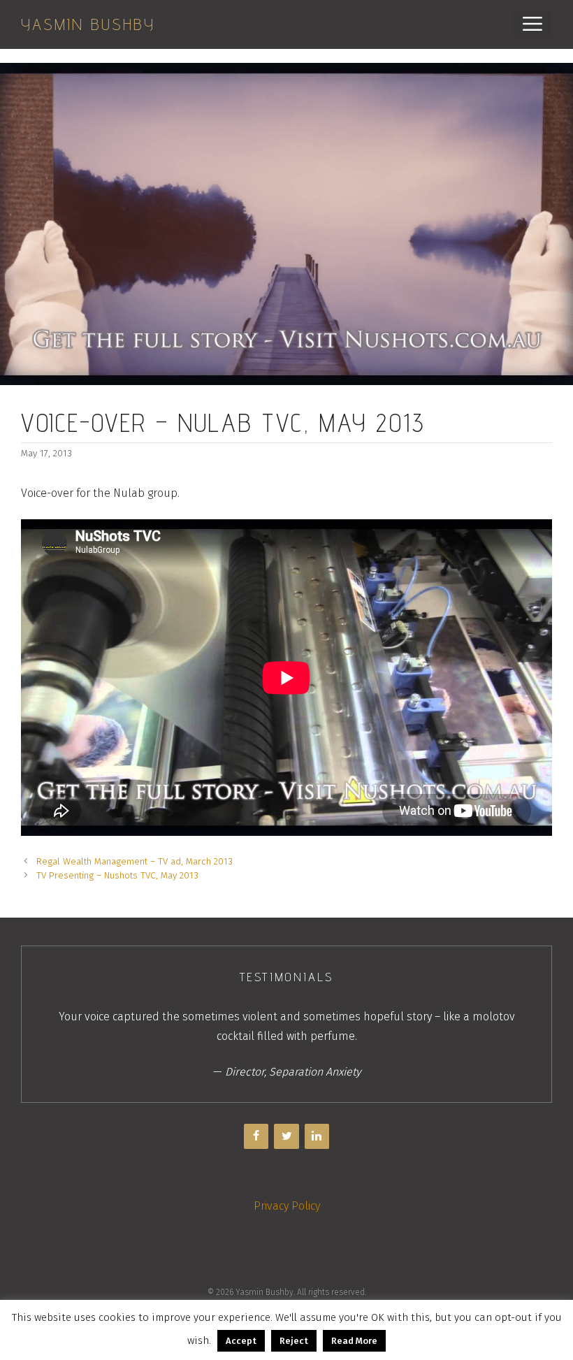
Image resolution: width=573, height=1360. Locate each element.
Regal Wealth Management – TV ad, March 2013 (134, 861)
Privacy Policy (287, 1206)
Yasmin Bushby (88, 24)
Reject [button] (294, 1341)
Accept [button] (241, 1341)
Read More (354, 1341)
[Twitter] (286, 1136)
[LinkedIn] (317, 1136)
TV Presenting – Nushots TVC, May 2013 (117, 875)
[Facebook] (256, 1136)
